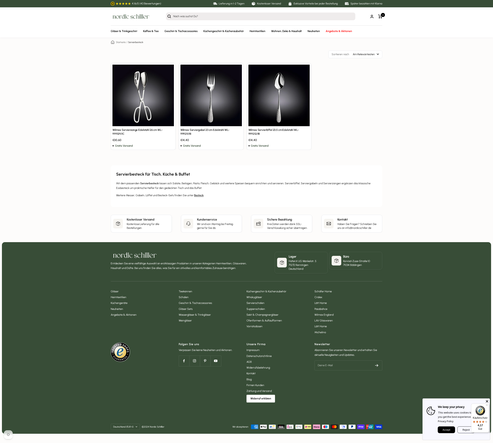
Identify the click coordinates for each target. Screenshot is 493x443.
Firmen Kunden (255, 385)
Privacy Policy (446, 421)
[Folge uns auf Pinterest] (205, 361)
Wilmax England (324, 314)
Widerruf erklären (260, 398)
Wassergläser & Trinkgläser (195, 314)
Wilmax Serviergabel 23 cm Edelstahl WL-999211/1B (205, 131)
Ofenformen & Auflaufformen (264, 320)
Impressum (252, 350)
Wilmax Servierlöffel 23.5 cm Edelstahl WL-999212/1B (273, 131)
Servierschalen (255, 303)
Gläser (115, 291)
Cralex (318, 297)
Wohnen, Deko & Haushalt (286, 31)
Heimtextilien (257, 31)
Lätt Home (320, 303)
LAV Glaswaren (323, 320)
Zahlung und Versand (259, 391)
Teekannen (185, 291)
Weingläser (185, 320)
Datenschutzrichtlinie (259, 356)
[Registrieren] (376, 365)
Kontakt (251, 373)
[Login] (372, 16)
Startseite (121, 42)
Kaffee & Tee (151, 31)
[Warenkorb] (380, 16)
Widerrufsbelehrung (258, 367)
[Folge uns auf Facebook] (184, 361)
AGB (249, 362)
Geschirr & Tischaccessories (195, 303)
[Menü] (487, 406)
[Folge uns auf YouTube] (215, 361)
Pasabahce (320, 309)
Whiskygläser (254, 297)
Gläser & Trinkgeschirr (124, 31)
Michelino (320, 332)
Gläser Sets (186, 309)
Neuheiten (314, 31)
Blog (249, 379)
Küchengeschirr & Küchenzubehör (223, 31)
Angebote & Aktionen (339, 31)
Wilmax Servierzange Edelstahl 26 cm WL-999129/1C (137, 131)
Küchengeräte (119, 303)
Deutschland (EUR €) (123, 426)
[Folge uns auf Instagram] (194, 361)
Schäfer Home (323, 291)
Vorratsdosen (254, 326)
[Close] (487, 401)
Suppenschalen (255, 309)
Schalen (184, 297)
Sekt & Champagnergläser (262, 314)
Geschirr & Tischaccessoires (181, 31)
